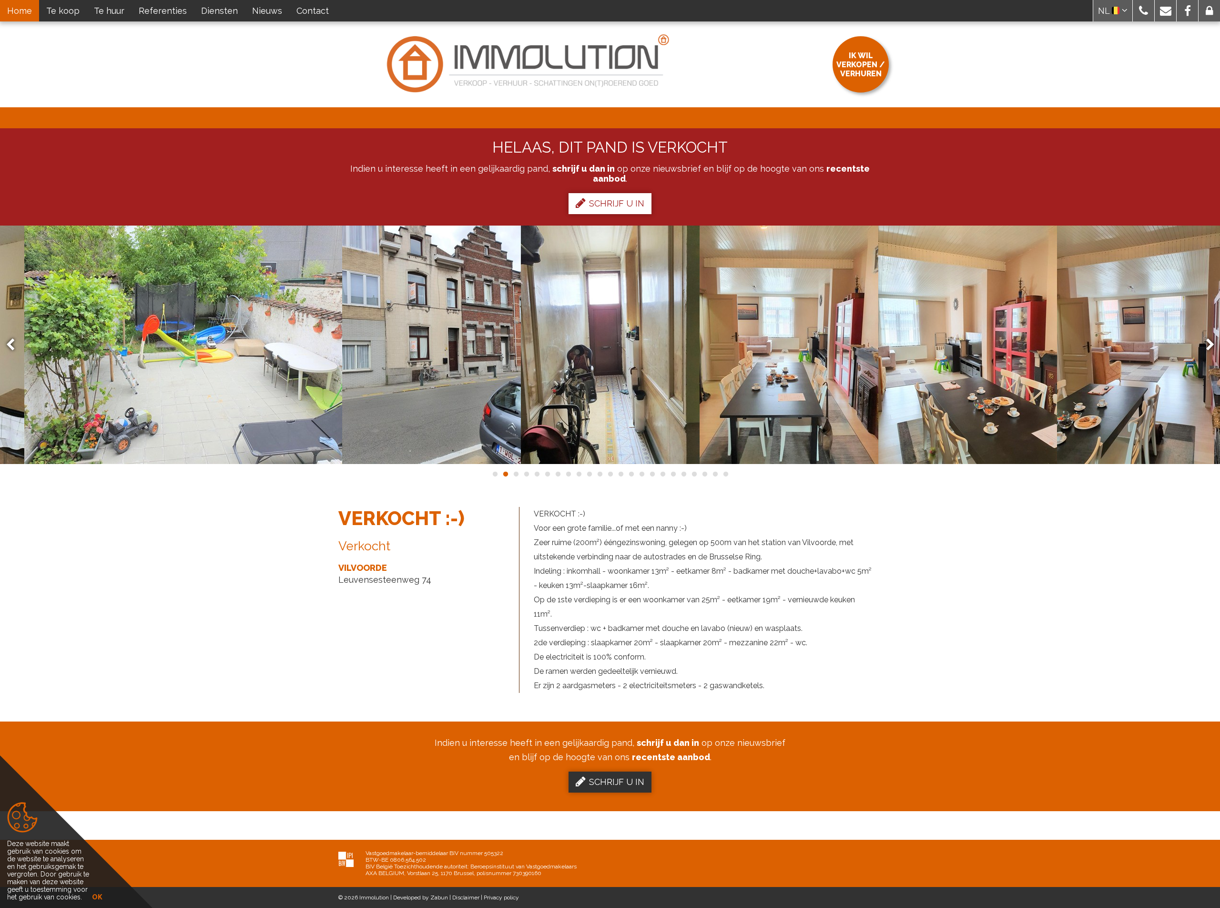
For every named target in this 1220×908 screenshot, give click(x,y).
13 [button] (620, 474)
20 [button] (694, 474)
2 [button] (505, 474)
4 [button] (526, 474)
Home (19, 11)
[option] (431, 345)
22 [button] (715, 474)
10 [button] (589, 474)
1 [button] (494, 474)
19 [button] (683, 474)
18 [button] (673, 474)
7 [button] (557, 474)
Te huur (109, 11)
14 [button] (631, 474)
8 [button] (568, 474)
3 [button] (515, 474)
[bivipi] (346, 859)
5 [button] (536, 474)
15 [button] (641, 474)
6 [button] (547, 474)
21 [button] (704, 474)
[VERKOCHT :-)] (183, 345)
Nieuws (267, 11)
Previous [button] (15, 345)
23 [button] (725, 474)
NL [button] (1105, 11)
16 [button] (652, 474)
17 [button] (662, 474)
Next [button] (1205, 345)
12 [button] (610, 474)
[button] (1143, 10)
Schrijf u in (616, 203)
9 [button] (578, 474)
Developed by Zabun (420, 897)
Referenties (163, 11)
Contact (312, 11)
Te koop (63, 11)
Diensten (219, 11)
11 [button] (599, 474)
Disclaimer (465, 897)
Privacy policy (501, 897)
